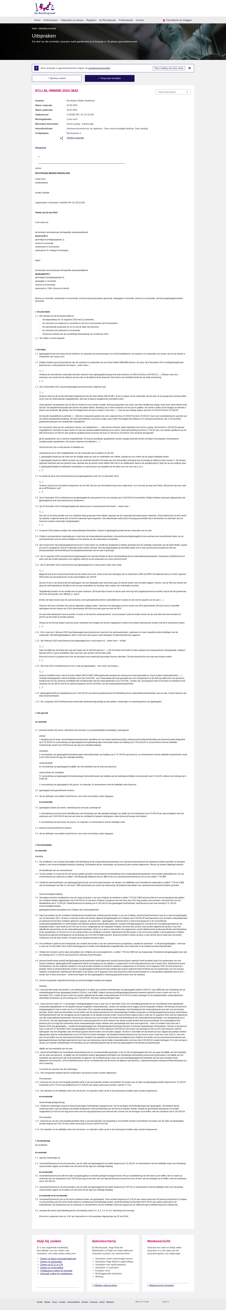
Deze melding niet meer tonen (169, 68)
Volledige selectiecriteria (105, 1285)
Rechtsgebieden (43, 119)
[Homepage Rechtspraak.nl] (44, 7)
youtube (189, 1302)
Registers (91, 20)
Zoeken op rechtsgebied (51, 1267)
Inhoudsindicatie (43, 128)
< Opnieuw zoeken (57, 78)
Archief (102, 1302)
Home (37, 20)
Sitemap (47, 1302)
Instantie (39, 100)
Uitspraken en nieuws (72, 20)
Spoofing (84, 1302)
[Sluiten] (189, 68)
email (156, 1302)
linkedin (184, 1302)
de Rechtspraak (107, 20)
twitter (172, 1302)
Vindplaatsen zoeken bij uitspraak (56, 1270)
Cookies (62, 1302)
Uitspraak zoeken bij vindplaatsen (56, 1273)
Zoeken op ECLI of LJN (51, 1264)
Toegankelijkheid (73, 1302)
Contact (140, 20)
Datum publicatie (44, 110)
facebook (176, 1302)
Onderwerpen (51, 20)
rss (152, 1302)
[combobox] (173, 92)
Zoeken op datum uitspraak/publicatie (58, 1258)
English (40, 1302)
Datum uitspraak (43, 105)
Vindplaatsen (42, 133)
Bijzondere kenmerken (46, 124)
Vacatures (94, 1302)
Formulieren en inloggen (179, 20)
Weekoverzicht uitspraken (161, 1285)
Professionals (126, 20)
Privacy (55, 1302)
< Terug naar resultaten (110, 78)
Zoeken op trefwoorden (51, 1261)
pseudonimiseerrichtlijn (99, 68)
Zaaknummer (42, 114)
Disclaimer (110, 1302)
